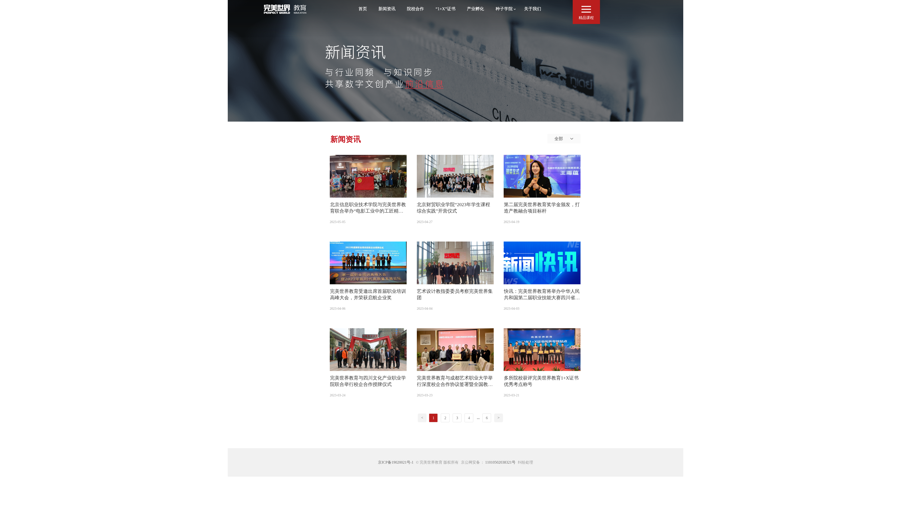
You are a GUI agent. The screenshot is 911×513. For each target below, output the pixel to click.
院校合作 (415, 8)
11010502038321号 (500, 462)
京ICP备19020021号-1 (396, 462)
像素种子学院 (505, 22)
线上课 (505, 31)
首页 (362, 8)
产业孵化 (475, 8)
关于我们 (532, 8)
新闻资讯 (386, 8)
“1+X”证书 (446, 8)
